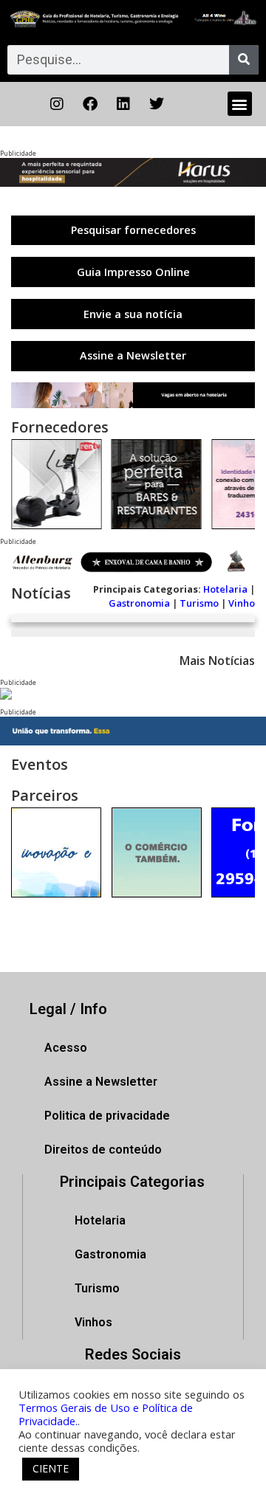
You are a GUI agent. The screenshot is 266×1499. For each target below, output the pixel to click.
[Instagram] (57, 104)
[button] (240, 104)
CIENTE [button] (51, 1468)
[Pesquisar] (244, 60)
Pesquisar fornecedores (133, 230)
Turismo (199, 603)
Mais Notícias (217, 660)
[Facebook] (90, 104)
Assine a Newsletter (133, 355)
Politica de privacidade (107, 1116)
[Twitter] (156, 104)
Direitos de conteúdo (103, 1150)
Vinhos (93, 1322)
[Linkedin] (123, 104)
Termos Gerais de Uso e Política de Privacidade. (105, 1414)
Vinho (241, 603)
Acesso (65, 1048)
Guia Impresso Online (133, 272)
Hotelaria (225, 589)
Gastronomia (139, 603)
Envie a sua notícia (133, 314)
